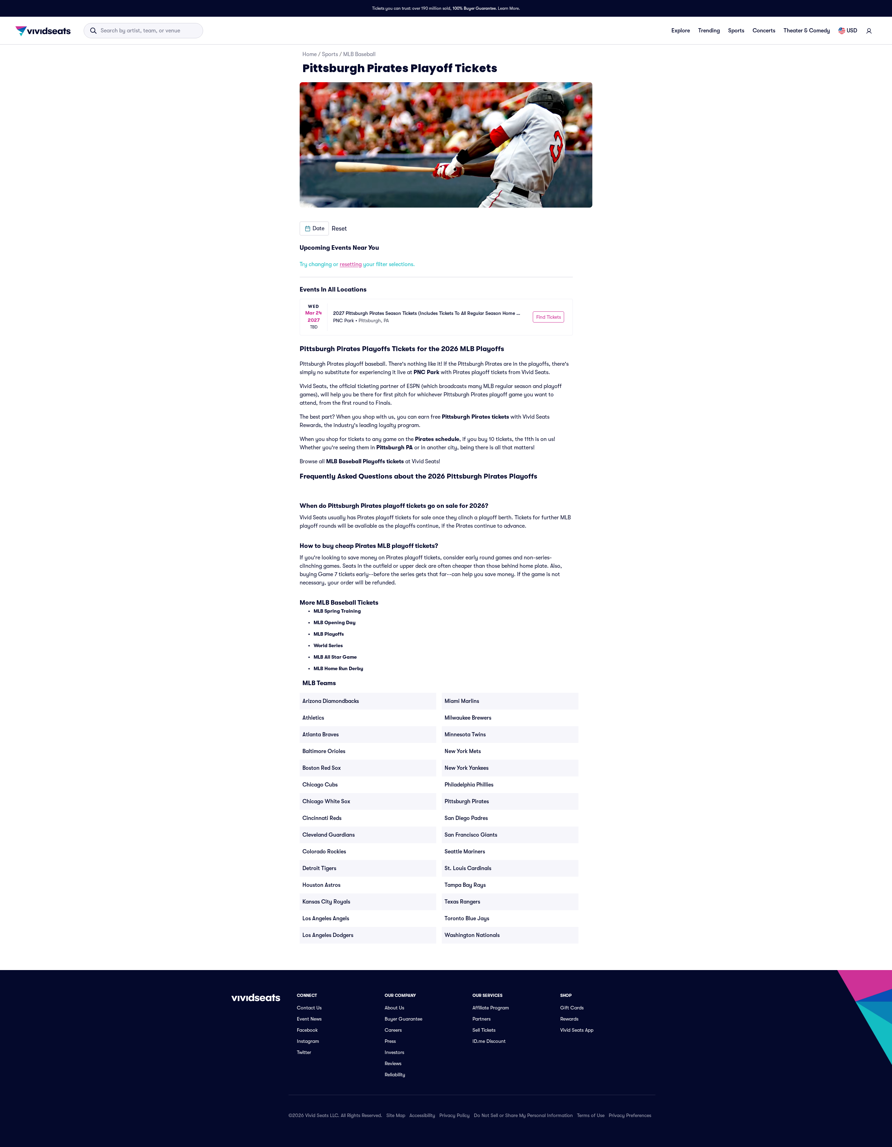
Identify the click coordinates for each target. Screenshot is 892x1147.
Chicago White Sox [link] (326, 801)
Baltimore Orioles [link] (323, 751)
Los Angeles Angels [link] (325, 918)
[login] (869, 30)
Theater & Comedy (807, 31)
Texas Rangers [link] (462, 902)
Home (309, 54)
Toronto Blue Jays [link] (467, 918)
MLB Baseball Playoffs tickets (365, 461)
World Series (328, 645)
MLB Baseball (359, 54)
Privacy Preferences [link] (630, 1115)
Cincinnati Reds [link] (321, 818)
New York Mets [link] (463, 751)
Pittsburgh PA (394, 447)
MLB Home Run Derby (338, 668)
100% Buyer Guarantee (474, 8)
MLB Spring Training (337, 611)
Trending (709, 31)
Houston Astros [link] (321, 885)
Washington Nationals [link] (472, 935)
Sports (736, 31)
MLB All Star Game (335, 657)
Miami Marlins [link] (462, 701)
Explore (680, 31)
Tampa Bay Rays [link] (465, 885)
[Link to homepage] (45, 30)
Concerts (764, 31)
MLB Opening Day (334, 622)
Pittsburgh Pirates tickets (475, 417)
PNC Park (426, 372)
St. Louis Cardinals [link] (468, 868)
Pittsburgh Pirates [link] (467, 801)
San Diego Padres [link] (466, 818)
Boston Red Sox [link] (321, 768)
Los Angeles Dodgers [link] (327, 935)
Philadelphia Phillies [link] (469, 785)
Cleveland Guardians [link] (328, 835)
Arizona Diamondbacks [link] (330, 701)
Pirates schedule (437, 439)
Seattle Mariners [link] (465, 851)
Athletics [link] (313, 718)
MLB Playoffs (329, 634)
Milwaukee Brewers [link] (468, 718)
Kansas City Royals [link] (326, 902)
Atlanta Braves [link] (320, 734)
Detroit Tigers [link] (319, 868)
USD (852, 31)
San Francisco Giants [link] (471, 835)
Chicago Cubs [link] (320, 785)
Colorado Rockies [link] (324, 851)
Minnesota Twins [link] (465, 734)
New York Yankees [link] (467, 768)
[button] (314, 228)
